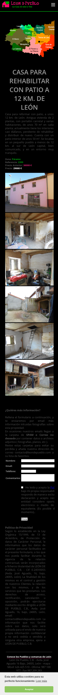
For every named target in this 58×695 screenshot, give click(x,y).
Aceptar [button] (29, 689)
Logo (22, 6)
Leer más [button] (41, 681)
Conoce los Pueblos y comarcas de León (29, 656)
